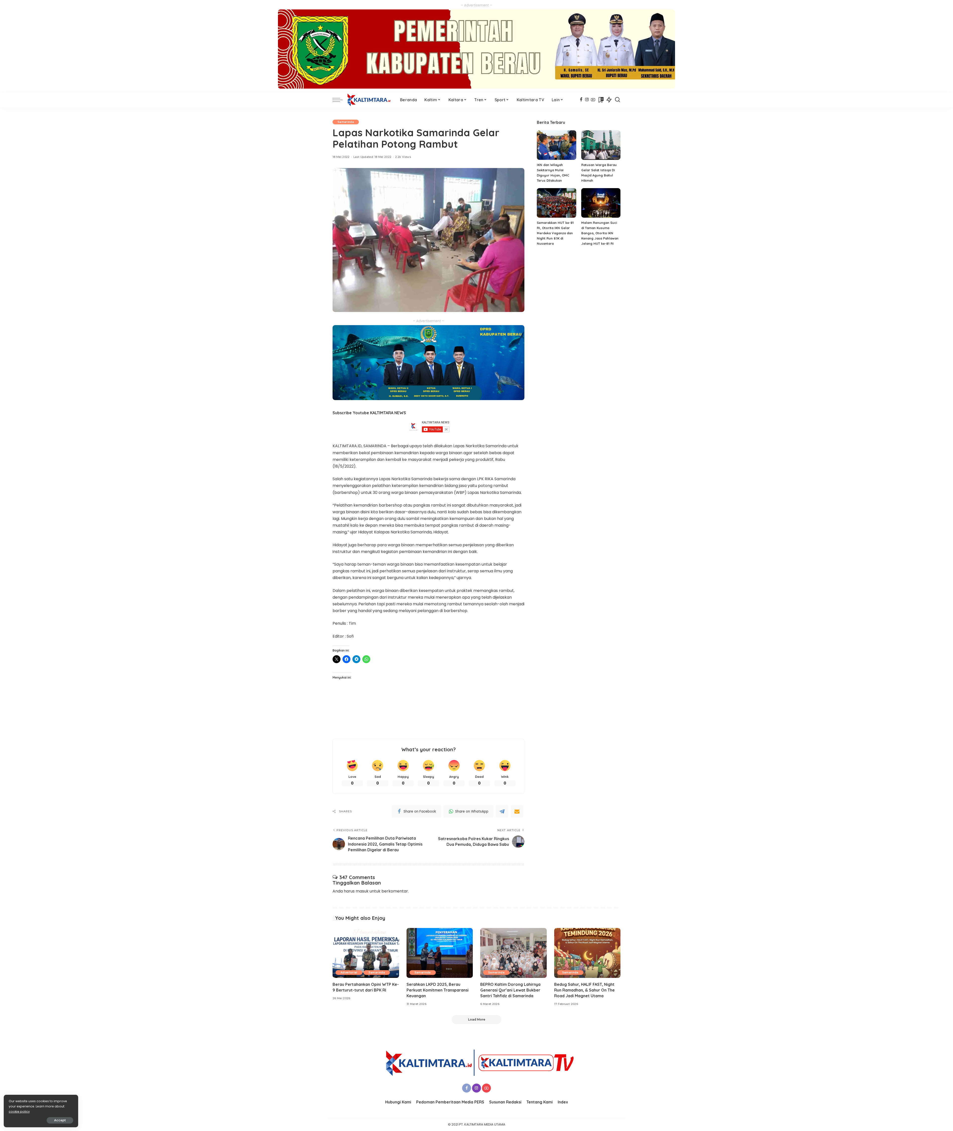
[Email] (517, 811)
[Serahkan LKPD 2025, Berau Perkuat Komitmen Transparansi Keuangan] (440, 953)
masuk (362, 891)
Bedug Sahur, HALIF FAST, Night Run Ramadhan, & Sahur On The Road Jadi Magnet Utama (584, 990)
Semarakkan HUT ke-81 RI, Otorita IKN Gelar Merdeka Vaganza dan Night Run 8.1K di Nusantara (555, 233)
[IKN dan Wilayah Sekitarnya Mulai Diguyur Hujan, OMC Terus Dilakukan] (556, 145)
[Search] (617, 99)
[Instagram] (587, 99)
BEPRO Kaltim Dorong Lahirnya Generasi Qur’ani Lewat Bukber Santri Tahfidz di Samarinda (510, 990)
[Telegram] (502, 811)
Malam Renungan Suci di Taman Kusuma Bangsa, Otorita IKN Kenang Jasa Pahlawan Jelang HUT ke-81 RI (599, 233)
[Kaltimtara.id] (370, 99)
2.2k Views (403, 157)
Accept (60, 1120)
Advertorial (348, 972)
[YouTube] (593, 99)
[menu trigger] (340, 99)
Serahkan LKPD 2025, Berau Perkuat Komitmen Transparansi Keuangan (438, 990)
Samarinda (346, 122)
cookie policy (19, 1111)
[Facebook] (581, 99)
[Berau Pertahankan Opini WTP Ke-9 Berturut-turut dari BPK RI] (366, 953)
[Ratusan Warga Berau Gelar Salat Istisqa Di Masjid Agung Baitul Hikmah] (600, 145)
